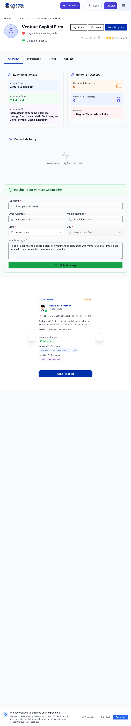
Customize (90, 717)
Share (80, 27)
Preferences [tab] (34, 58)
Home (7, 18)
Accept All (121, 717)
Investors (24, 18)
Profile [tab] (52, 58)
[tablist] (65, 60)
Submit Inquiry (68, 265)
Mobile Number (76, 213)
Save (98, 27)
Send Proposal (65, 373)
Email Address (18, 213)
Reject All (105, 717)
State (12, 226)
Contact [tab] (68, 58)
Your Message (18, 240)
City (70, 226)
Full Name (15, 200)
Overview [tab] (13, 58)
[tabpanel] (65, 122)
